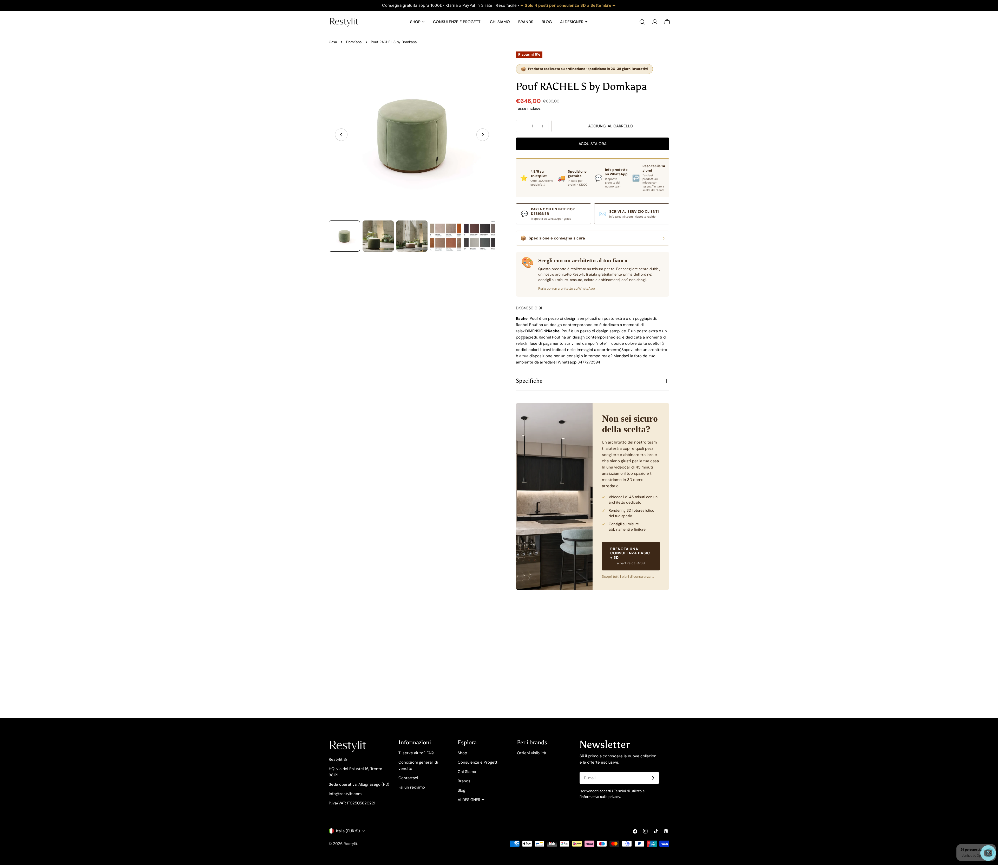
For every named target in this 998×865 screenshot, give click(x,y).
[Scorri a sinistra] (341, 134)
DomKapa (354, 42)
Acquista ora (593, 143)
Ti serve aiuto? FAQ (416, 753)
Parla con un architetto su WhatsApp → (568, 288)
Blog (461, 790)
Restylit (350, 843)
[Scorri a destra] (482, 134)
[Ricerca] (642, 22)
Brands (464, 781)
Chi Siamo (467, 771)
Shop (462, 753)
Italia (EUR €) (348, 831)
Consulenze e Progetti (478, 762)
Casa (333, 42)
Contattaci (408, 778)
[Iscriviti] (652, 777)
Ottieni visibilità (531, 753)
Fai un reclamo (411, 787)
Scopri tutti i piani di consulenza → (628, 576)
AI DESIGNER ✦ (471, 799)
